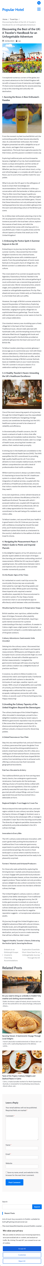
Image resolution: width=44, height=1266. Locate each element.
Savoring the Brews (24, 943)
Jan (19, 41)
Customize (22, 1255)
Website (9, 1163)
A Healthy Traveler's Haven (19, 940)
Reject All (22, 1261)
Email (8, 1154)
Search (4, 1201)
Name (8, 1145)
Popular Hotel (13, 9)
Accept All (22, 1249)
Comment (10, 1116)
